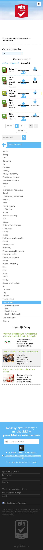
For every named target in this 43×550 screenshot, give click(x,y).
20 (4, 101)
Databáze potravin (21, 38)
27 (4, 68)
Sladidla (5, 277)
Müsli (4, 219)
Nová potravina (15, 145)
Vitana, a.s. (12, 119)
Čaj (4, 164)
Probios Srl (12, 96)
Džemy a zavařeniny (10, 174)
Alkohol (5, 151)
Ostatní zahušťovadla (12, 314)
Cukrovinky (7, 161)
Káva (4, 187)
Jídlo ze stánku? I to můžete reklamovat (20, 352)
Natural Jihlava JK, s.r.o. (12, 107)
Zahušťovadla (7, 302)
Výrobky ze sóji (8, 299)
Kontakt (5, 482)
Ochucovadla (7, 228)
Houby (5, 183)
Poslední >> (21, 131)
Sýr (4, 286)
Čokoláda (6, 167)
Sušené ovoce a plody (11, 283)
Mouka (5, 212)
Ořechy (5, 232)
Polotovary (7, 248)
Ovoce (5, 235)
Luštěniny (6, 200)
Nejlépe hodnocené (10, 63)
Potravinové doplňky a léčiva (13, 251)
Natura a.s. (12, 71)
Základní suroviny (9, 318)
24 (4, 115)
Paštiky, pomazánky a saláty (13, 238)
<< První (9, 126)
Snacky (5, 280)
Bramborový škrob (12, 306)
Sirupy (5, 273)
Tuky (4, 293)
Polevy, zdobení (8, 244)
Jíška (6, 308)
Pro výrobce (7, 475)
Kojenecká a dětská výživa (13, 190)
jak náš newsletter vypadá (26, 462)
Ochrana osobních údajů (11, 493)
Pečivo (5, 241)
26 (4, 78)
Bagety (5, 155)
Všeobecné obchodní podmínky (14, 489)
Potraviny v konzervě (11, 257)
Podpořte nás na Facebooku (15, 503)
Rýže (4, 270)
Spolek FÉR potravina (10, 472)
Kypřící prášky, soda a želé (13, 196)
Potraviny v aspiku (9, 254)
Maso (5, 203)
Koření (5, 193)
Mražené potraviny (10, 216)
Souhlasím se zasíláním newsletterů (22, 453)
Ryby (5, 267)
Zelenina (6, 321)
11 (4, 92)
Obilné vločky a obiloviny (12, 225)
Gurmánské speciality (11, 180)
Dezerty (6, 171)
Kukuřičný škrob (11, 311)
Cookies (5, 496)
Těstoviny (6, 289)
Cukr (4, 158)
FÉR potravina (7, 38)
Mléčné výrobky (9, 206)
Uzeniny (6, 296)
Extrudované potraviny (11, 177)
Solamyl (12, 69)
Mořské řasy (7, 209)
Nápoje (5, 222)
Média (4, 479)
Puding (5, 260)
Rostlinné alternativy (10, 264)
